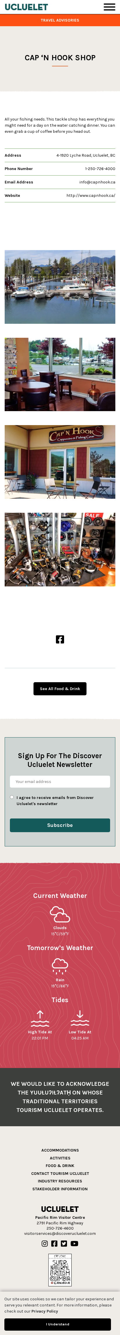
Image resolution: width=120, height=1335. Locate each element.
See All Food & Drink (60, 688)
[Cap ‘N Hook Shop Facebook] (60, 639)
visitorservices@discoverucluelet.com (60, 1233)
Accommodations (60, 1150)
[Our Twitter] (64, 1244)
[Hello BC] (60, 1269)
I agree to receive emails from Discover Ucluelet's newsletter (55, 800)
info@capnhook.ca (97, 182)
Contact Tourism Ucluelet (60, 1173)
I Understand (57, 1324)
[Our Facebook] (54, 1244)
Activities (60, 1158)
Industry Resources (60, 1181)
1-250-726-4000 (100, 168)
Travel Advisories (60, 20)
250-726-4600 (60, 1228)
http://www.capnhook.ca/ (90, 195)
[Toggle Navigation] (109, 6)
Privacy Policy (44, 1311)
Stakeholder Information (60, 1189)
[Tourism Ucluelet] (26, 6)
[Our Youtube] (74, 1244)
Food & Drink (60, 1165)
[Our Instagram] (45, 1244)
